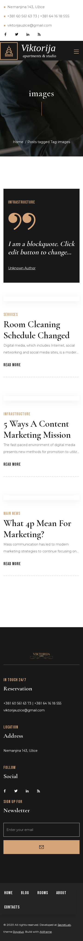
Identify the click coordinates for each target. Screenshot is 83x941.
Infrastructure (21, 202)
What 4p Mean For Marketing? (37, 529)
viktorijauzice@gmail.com (29, 25)
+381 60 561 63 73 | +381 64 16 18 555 (38, 16)
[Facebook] (5, 34)
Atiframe (46, 931)
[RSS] (39, 34)
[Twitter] (16, 34)
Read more (12, 365)
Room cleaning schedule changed (36, 330)
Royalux (18, 931)
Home (18, 142)
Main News (11, 513)
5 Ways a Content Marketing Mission (37, 429)
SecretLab (64, 924)
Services (10, 315)
